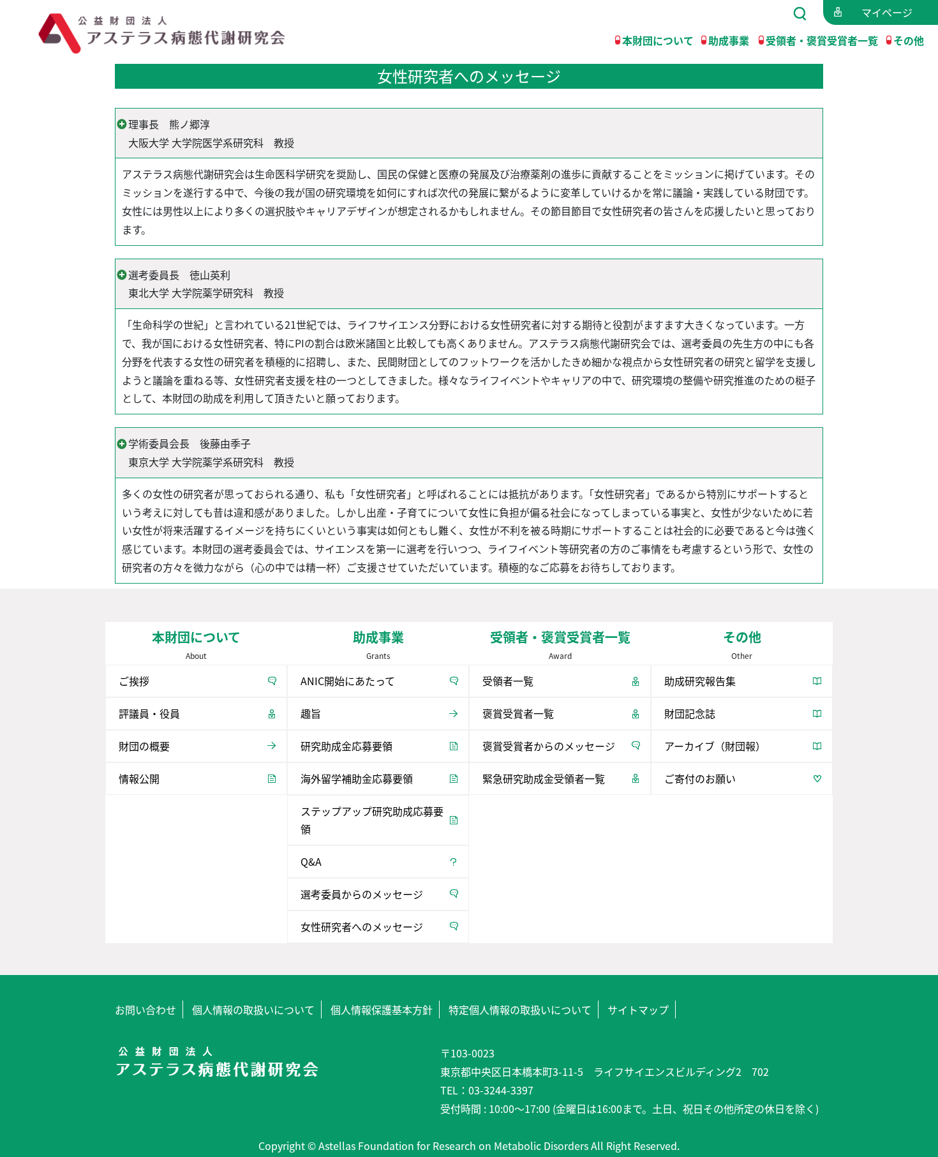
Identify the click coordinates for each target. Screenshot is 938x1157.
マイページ (886, 12)
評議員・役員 (149, 713)
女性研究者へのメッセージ (362, 926)
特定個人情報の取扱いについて (520, 1009)
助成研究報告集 (700, 680)
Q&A (311, 861)
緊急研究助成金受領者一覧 (543, 778)
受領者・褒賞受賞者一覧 (822, 39)
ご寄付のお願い (700, 778)
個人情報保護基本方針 (382, 1009)
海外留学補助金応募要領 (357, 778)
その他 (908, 39)
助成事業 (728, 39)
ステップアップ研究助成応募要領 (372, 820)
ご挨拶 (134, 680)
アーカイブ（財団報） (715, 745)
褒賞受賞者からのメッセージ (548, 745)
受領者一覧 (507, 680)
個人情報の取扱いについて (253, 1009)
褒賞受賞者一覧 (518, 713)
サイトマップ (638, 1009)
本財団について (658, 39)
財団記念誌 (689, 713)
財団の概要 (144, 745)
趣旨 (311, 713)
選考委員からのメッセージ (362, 894)
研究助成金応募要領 (346, 745)
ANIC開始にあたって (348, 680)
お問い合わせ (145, 1009)
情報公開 (139, 778)
